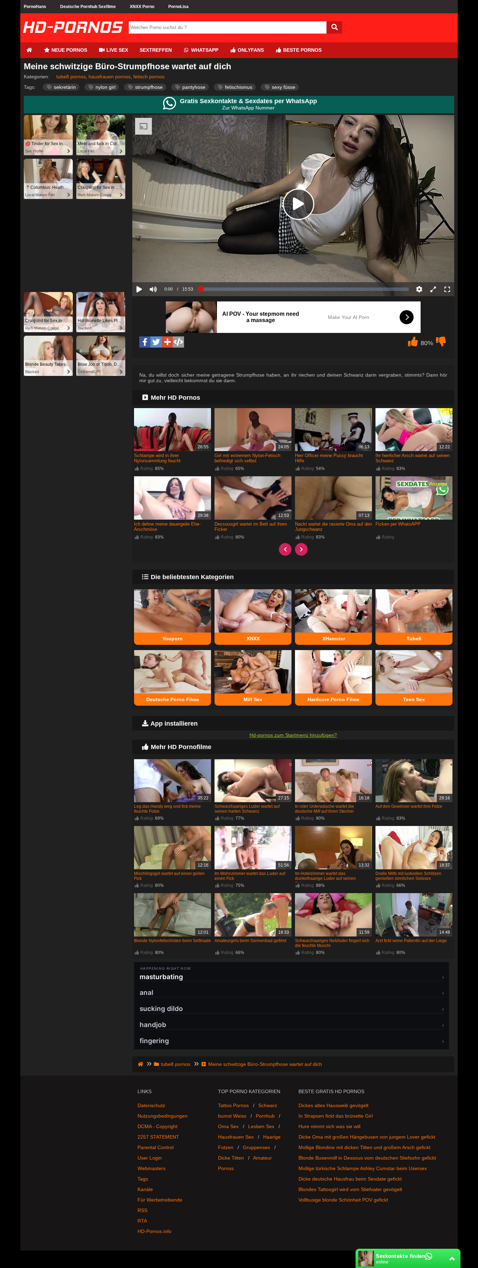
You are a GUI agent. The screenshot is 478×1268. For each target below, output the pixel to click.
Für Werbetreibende (160, 1200)
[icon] (29, 50)
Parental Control (156, 1147)
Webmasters (152, 1168)
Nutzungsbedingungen (163, 1116)
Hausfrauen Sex (236, 1137)
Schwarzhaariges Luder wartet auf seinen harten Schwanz (247, 809)
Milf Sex (253, 699)
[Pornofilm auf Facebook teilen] (144, 342)
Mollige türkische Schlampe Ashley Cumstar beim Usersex (362, 1168)
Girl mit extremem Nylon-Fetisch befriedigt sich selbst (247, 458)
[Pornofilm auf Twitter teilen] (156, 342)
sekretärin (64, 87)
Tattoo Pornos (233, 1105)
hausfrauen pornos (110, 76)
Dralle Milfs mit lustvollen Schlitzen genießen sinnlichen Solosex (408, 876)
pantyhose (193, 87)
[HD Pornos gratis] (72, 39)
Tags (143, 1179)
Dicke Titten (231, 1158)
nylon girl (104, 87)
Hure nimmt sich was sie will (329, 1126)
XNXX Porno (142, 6)
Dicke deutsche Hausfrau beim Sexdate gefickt (350, 1179)
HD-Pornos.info (154, 1231)
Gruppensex (256, 1147)
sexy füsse (282, 87)
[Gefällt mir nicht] (441, 343)
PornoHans (35, 6)
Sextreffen (156, 50)
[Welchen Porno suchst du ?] (334, 27)
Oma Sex (228, 1126)
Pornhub (265, 1116)
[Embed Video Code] (178, 342)
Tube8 (414, 638)
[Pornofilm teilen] (167, 342)
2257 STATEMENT (158, 1137)
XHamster (333, 638)
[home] (141, 1064)
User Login (150, 1158)
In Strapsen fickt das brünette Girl (335, 1116)
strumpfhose (148, 87)
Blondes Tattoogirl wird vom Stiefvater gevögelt (350, 1189)
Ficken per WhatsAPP (398, 524)
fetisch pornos (148, 76)
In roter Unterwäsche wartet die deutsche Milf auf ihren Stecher (324, 809)
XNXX (253, 638)
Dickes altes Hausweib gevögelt (333, 1105)
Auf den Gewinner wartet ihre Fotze (408, 806)
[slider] (165, 267)
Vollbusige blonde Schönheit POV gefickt (343, 1200)
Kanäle (145, 1189)
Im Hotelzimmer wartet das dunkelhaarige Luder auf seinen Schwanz (325, 878)
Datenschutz (151, 1105)
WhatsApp (204, 50)
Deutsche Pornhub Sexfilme (88, 6)
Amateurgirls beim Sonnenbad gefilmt (250, 940)
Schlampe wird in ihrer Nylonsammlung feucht (157, 458)
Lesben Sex (261, 1126)
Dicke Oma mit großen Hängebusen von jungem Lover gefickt (366, 1137)
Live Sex (116, 50)
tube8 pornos (71, 76)
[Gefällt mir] (413, 343)
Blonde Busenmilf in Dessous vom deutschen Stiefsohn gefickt (367, 1158)
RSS (142, 1210)
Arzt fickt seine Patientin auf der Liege (411, 940)
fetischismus (238, 87)
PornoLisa (178, 6)
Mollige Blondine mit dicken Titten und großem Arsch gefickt (364, 1147)
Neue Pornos (68, 50)
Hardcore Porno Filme (333, 699)
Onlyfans (250, 50)
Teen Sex (414, 699)
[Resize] (433, 289)
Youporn (172, 638)
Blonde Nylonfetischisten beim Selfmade (172, 940)
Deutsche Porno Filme (172, 699)
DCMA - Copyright (157, 1126)
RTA (142, 1221)
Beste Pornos (302, 50)
